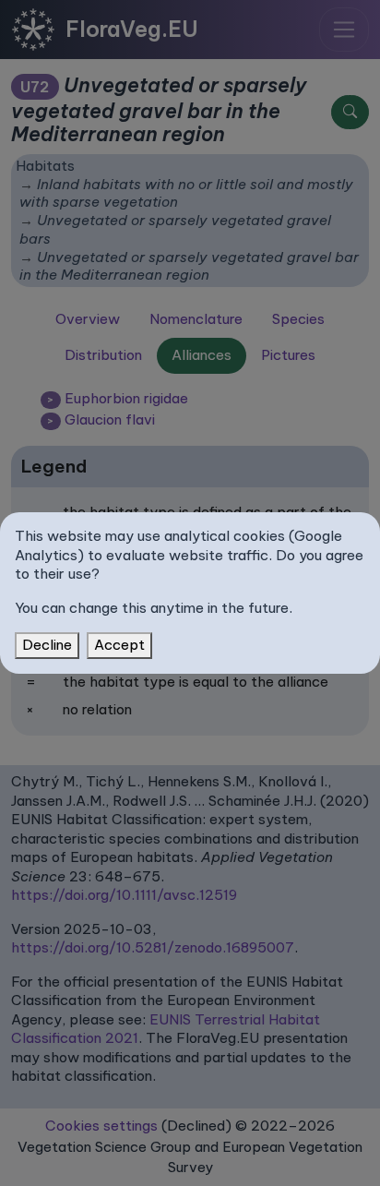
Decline (47, 644)
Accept (119, 644)
